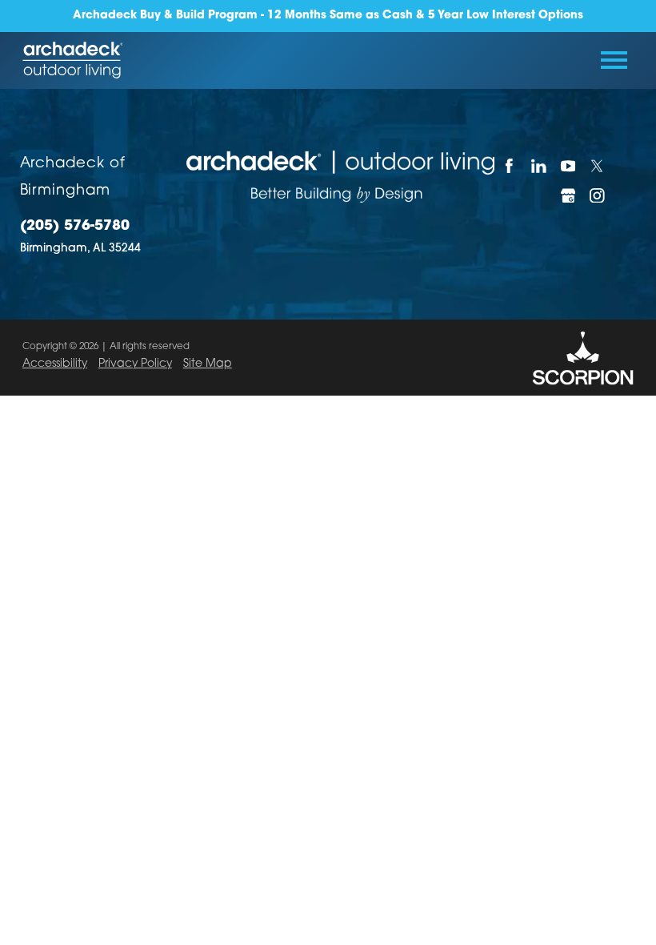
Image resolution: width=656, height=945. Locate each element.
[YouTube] (567, 165)
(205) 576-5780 (75, 226)
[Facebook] (509, 165)
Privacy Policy (135, 364)
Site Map (207, 364)
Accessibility (54, 364)
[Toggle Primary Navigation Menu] (614, 60)
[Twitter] (597, 165)
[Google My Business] (567, 195)
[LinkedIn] (539, 165)
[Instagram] (597, 195)
